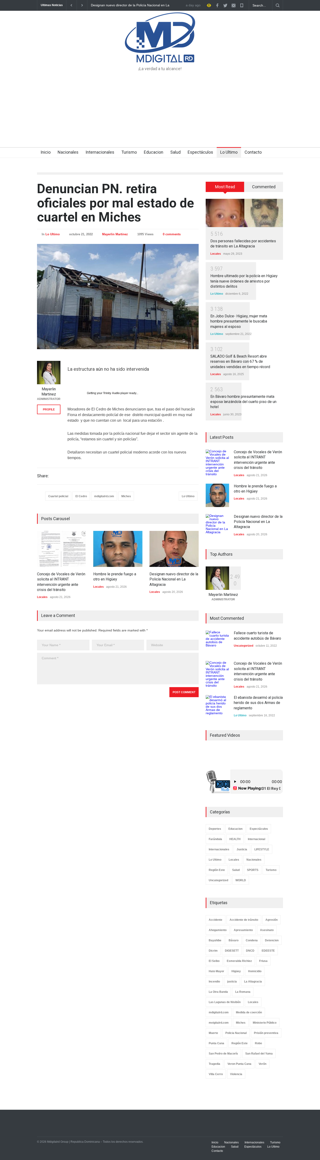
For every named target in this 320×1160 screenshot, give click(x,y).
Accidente (215, 919)
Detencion (272, 940)
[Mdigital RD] (160, 55)
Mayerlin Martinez (115, 234)
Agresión (271, 919)
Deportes (215, 828)
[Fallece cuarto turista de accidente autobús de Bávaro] (217, 642)
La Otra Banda (218, 991)
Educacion (153, 152)
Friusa (263, 961)
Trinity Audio (111, 393)
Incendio (214, 981)
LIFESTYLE (261, 849)
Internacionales (100, 152)
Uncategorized (243, 645)
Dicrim (213, 950)
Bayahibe (215, 940)
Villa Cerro (216, 1074)
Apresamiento (243, 930)
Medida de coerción (249, 1012)
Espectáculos (200, 152)
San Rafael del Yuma (259, 1053)
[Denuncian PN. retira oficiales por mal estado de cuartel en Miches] (118, 296)
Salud (175, 152)
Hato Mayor (216, 971)
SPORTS (252, 870)
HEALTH (235, 839)
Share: (43, 476)
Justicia (242, 849)
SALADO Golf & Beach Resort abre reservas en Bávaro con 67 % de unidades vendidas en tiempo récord (240, 361)
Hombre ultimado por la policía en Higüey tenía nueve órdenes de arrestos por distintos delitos (244, 281)
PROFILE (49, 409)
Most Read (225, 186)
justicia (232, 981)
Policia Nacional (236, 1033)
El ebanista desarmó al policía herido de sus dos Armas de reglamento (258, 702)
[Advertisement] (160, 112)
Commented (263, 186)
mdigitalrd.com (104, 496)
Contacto (253, 152)
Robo (258, 1043)
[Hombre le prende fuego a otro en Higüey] (117, 549)
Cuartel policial (58, 496)
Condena (252, 940)
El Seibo (214, 961)
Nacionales (68, 152)
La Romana (242, 991)
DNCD (250, 950)
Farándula (215, 839)
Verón (262, 1064)
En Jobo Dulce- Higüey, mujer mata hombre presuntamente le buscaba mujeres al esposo (238, 321)
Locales (42, 597)
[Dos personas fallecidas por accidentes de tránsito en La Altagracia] (244, 213)
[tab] (225, 188)
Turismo (129, 152)
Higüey (236, 971)
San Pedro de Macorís (223, 1053)
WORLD (240, 880)
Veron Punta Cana (239, 1064)
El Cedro (81, 496)
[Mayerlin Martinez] (48, 372)
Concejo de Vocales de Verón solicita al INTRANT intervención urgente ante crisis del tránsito (137, 5)
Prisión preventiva (266, 1033)
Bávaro (233, 940)
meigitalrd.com (219, 1022)
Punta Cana (216, 1043)
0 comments (172, 234)
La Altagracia (253, 981)
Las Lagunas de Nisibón (225, 1002)
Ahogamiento (218, 930)
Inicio (46, 152)
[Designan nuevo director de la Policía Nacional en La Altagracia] (174, 549)
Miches (126, 496)
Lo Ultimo (229, 152)
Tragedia (214, 1064)
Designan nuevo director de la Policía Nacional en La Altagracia (173, 579)
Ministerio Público (264, 1022)
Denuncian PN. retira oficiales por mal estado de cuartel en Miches (115, 203)
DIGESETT (232, 950)
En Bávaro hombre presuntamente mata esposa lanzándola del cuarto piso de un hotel (243, 401)
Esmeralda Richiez (239, 961)
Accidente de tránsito (244, 919)
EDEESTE (268, 950)
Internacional (256, 839)
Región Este (217, 870)
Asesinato (267, 930)
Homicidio (254, 971)
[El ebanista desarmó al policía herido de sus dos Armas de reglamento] (217, 706)
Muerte (213, 1033)
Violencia (236, 1074)
